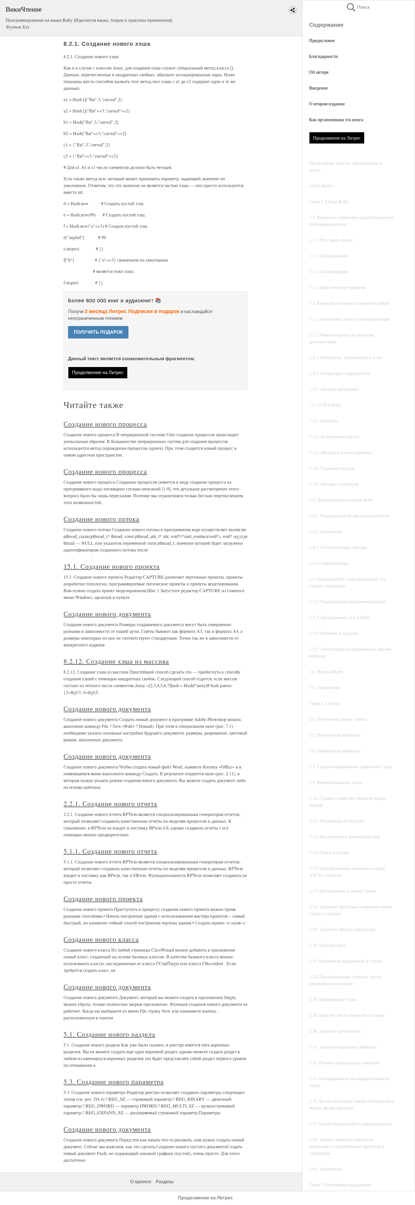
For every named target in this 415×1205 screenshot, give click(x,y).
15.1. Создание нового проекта (112, 566)
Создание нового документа (107, 613)
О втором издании (327, 104)
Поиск (358, 7)
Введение (318, 88)
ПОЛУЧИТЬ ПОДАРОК (98, 332)
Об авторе (319, 72)
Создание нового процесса (105, 423)
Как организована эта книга (336, 119)
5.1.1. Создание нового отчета (110, 851)
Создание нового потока (101, 518)
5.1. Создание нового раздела (109, 1034)
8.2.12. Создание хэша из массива (116, 661)
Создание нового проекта (103, 898)
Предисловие (322, 40)
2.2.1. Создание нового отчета (110, 803)
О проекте (140, 1181)
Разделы (165, 1181)
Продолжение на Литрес (337, 138)
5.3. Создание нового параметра (114, 1081)
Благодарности (323, 56)
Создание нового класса (101, 939)
